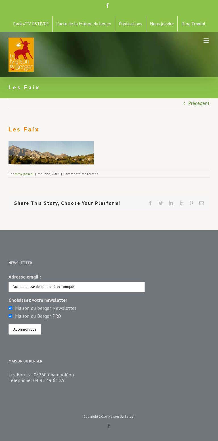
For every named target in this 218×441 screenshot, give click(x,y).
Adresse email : (25, 277)
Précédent (198, 103)
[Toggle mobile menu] (206, 41)
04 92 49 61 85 (48, 380)
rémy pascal (24, 174)
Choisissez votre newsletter (38, 300)
